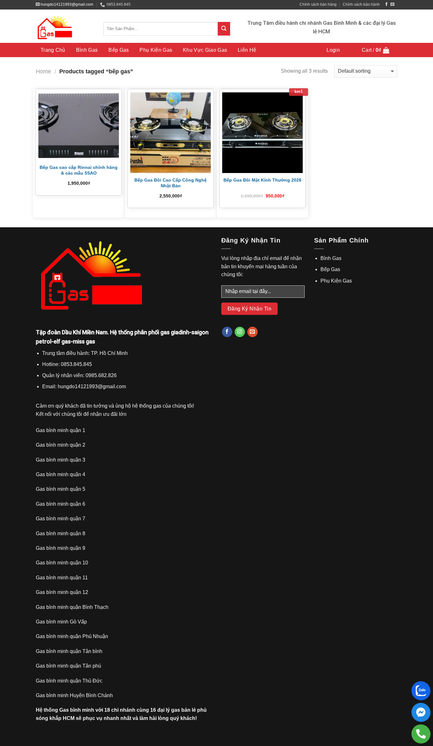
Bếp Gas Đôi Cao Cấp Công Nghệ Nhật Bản (170, 182)
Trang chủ (53, 50)
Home (43, 71)
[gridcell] (124, 370)
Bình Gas (87, 50)
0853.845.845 (119, 4)
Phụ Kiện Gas (155, 50)
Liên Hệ (247, 50)
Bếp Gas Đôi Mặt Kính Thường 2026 (262, 180)
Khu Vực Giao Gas (205, 50)
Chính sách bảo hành (361, 4)
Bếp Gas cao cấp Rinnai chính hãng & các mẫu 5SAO (79, 170)
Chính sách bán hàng (318, 4)
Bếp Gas (118, 50)
